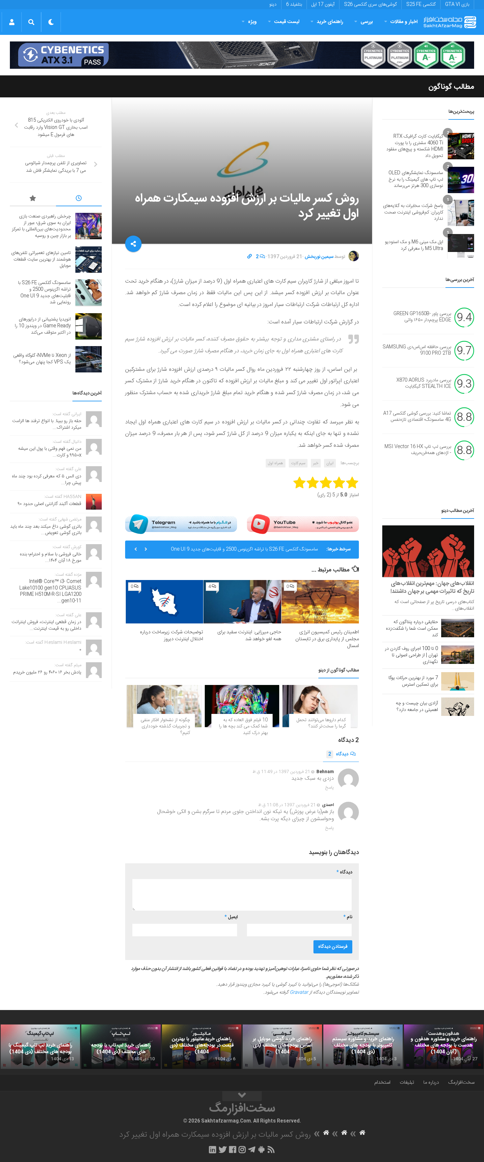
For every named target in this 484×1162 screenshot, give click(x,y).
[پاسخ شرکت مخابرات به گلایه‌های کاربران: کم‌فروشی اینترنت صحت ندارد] (461, 213)
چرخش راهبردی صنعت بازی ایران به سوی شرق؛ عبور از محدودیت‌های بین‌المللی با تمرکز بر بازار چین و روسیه (41, 226)
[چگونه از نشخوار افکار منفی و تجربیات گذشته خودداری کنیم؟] (164, 706)
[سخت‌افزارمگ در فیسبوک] (232, 1149)
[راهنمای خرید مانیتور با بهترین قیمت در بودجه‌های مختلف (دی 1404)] (201, 1046)
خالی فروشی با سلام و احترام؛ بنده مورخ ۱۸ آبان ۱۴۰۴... (50, 557)
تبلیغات (407, 1082)
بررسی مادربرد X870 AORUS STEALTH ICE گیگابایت (423, 383)
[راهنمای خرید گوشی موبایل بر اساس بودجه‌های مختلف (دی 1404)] (282, 1046)
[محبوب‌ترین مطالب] (33, 199)
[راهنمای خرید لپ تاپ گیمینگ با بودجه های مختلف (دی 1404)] (40, 1046)
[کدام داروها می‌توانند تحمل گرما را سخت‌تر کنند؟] (319, 706)
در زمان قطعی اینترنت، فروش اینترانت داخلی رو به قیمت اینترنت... (46, 625)
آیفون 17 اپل (323, 5)
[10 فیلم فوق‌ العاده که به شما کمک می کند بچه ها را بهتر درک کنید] (242, 706)
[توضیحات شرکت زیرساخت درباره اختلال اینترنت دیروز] (164, 601)
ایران (330, 463)
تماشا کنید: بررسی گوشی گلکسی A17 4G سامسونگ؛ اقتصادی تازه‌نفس (417, 417)
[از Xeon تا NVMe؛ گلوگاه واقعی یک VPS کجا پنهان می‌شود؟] (88, 359)
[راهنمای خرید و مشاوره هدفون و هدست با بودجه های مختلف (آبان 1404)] (443, 1046)
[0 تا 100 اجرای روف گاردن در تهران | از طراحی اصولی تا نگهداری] (457, 654)
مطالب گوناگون (451, 87)
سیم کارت (298, 463)
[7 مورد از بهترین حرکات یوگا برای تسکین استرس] (457, 681)
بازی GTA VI (457, 5)
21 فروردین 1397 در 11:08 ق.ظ (287, 805)
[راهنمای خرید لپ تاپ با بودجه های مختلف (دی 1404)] (121, 1046)
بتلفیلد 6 (294, 5)
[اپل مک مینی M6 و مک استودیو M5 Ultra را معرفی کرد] (461, 246)
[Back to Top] (242, 1096)
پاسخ (329, 787)
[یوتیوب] (303, 524)
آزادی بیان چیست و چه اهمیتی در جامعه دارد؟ (417, 706)
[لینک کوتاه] (249, 257)
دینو (273, 5)
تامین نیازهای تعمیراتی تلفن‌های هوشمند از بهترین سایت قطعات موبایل (41, 259)
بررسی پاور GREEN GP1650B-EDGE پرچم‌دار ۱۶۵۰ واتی (422, 317)
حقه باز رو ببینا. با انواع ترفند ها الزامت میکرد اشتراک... (46, 424)
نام (347, 917)
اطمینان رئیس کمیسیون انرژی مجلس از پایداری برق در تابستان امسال (327, 639)
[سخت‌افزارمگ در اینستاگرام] (242, 1149)
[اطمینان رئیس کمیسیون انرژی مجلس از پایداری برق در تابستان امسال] (320, 601)
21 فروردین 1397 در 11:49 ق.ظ (281, 771)
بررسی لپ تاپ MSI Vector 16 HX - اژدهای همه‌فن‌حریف (418, 450)
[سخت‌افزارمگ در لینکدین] (212, 1149)
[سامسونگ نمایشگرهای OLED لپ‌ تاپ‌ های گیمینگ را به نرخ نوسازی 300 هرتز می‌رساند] (461, 180)
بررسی (367, 22)
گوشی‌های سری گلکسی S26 (370, 5)
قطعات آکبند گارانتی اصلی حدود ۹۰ (49, 504)
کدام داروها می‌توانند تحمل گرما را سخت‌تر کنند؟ (321, 723)
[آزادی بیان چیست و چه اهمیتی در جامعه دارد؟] (457, 706)
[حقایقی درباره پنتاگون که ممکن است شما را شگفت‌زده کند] (457, 628)
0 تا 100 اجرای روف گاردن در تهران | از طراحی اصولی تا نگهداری (411, 655)
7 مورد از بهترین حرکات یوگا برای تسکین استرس (413, 681)
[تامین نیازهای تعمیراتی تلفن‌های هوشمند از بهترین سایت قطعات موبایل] (88, 259)
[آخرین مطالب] (79, 199)
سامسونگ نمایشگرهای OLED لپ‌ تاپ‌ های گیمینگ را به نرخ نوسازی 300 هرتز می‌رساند (416, 179)
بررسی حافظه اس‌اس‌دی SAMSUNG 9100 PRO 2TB (417, 350)
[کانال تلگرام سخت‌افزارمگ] (251, 1149)
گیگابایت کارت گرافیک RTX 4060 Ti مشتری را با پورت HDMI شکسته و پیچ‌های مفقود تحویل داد (414, 146)
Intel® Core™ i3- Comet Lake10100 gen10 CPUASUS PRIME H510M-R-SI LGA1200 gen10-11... (50, 591)
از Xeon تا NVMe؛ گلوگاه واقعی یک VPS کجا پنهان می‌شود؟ (42, 359)
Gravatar (299, 993)
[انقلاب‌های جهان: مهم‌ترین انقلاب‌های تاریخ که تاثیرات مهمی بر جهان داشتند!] (428, 551)
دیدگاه (338, 754)
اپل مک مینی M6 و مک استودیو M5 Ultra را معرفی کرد (414, 245)
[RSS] (271, 1149)
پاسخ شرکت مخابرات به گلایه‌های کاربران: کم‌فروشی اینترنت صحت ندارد (413, 212)
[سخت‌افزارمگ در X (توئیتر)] (223, 1149)
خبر (315, 463)
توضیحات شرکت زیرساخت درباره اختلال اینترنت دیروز (171, 635)
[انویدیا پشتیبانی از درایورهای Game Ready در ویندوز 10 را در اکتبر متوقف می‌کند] (88, 326)
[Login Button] (11, 22)
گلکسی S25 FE (421, 5)
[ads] (242, 55)
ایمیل (231, 917)
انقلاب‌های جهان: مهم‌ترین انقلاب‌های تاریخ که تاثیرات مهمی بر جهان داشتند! (432, 587)
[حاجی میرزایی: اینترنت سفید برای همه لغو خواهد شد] (242, 601)
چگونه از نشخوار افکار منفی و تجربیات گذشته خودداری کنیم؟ (165, 726)
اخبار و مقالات (403, 22)
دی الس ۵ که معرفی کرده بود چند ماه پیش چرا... (46, 479)
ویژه (252, 22)
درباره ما (431, 1082)
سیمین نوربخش (319, 257)
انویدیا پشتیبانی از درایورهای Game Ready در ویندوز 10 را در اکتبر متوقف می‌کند (43, 326)
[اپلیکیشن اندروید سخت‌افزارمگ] (261, 1149)
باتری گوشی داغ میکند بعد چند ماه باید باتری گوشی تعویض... (45, 530)
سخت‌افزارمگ (461, 1082)
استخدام (382, 1082)
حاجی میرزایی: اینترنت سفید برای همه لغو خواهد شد (249, 635)
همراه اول (275, 463)
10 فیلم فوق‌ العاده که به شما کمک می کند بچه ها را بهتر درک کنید (243, 726)
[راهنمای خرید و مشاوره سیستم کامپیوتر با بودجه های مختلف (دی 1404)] (363, 1046)
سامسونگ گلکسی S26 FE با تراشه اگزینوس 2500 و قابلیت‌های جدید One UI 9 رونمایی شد (244, 552)
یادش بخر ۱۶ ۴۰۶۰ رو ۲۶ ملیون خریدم (47, 672)
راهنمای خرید (330, 22)
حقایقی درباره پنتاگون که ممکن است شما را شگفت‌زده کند (412, 628)
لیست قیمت (286, 22)
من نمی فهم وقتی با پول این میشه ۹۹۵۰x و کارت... (49, 452)
